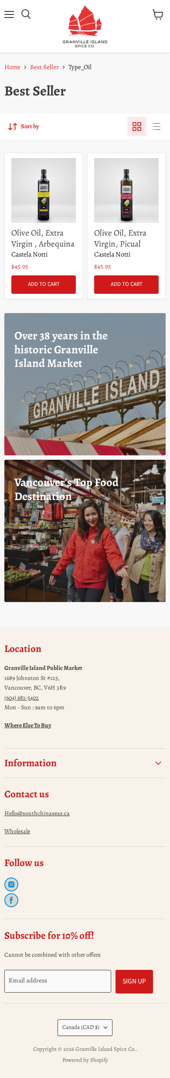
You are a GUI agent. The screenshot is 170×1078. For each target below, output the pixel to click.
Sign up (134, 981)
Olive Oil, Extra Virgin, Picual (120, 238)
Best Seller (44, 67)
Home (12, 67)
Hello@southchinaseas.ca (37, 813)
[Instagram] (11, 884)
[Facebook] (11, 900)
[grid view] (136, 126)
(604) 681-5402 (21, 698)
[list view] (156, 126)
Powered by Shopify (85, 1060)
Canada (80, 1027)
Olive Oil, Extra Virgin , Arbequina (43, 238)
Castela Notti (29, 254)
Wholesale (17, 831)
